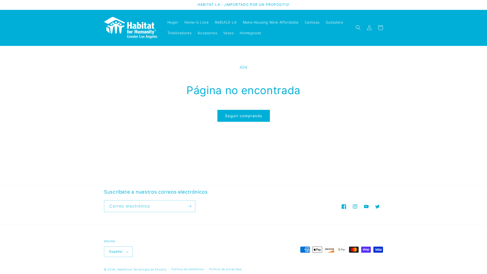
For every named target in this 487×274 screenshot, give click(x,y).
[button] (358, 27)
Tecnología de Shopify (150, 269)
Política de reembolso (187, 269)
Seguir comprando (243, 115)
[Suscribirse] (189, 206)
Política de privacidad (225, 269)
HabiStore (124, 269)
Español (116, 251)
